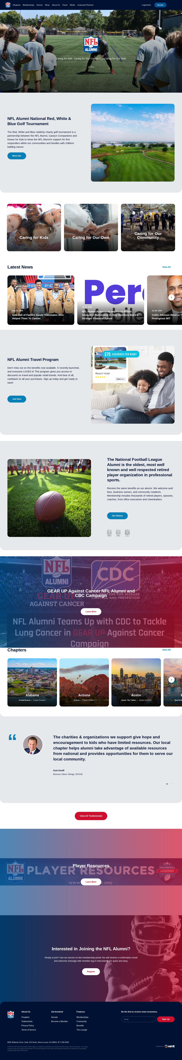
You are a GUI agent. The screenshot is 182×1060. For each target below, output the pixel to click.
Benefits (80, 1026)
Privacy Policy (27, 1026)
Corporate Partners (85, 5)
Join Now (16, 399)
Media (72, 5)
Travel (64, 5)
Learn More (91, 612)
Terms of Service (28, 1030)
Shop (47, 5)
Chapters (16, 5)
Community (82, 1021)
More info (16, 156)
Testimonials (26, 1021)
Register (91, 972)
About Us (56, 5)
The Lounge (82, 1030)
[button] (171, 297)
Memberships (28, 5)
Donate (54, 1017)
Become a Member (59, 1021)
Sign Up (166, 1019)
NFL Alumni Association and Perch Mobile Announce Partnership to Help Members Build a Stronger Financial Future (110, 315)
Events (40, 5)
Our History (117, 516)
